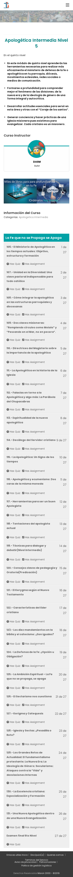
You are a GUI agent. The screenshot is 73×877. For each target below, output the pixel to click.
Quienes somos (55, 854)
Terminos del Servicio (36, 859)
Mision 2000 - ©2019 (49, 873)
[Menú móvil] (67, 5)
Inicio (25, 854)
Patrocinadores (47, 862)
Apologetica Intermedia (33, 217)
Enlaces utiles (14, 854)
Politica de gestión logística (36, 865)
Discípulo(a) (37, 854)
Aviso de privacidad (25, 862)
